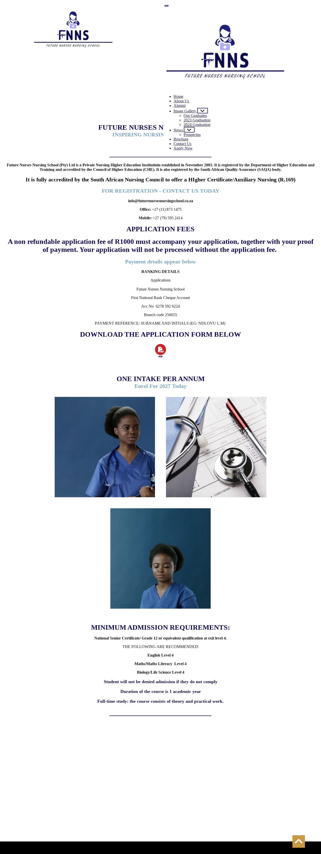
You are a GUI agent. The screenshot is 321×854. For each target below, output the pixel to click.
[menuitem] (178, 96)
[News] (189, 129)
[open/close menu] (167, 6)
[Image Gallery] (202, 110)
